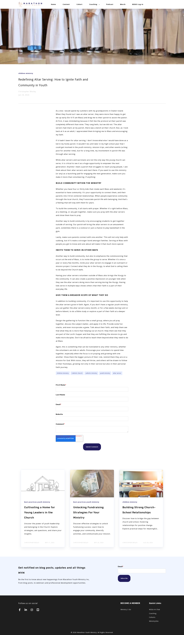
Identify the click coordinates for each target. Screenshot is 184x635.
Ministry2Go (154, 621)
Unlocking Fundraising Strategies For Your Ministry (88, 512)
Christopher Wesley (27, 91)
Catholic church (77, 373)
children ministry (63, 373)
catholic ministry (91, 373)
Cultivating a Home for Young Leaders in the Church (39, 512)
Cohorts (152, 617)
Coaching (152, 613)
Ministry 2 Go (126, 609)
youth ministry (105, 373)
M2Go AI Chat (154, 609)
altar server (117, 373)
